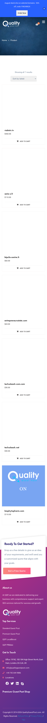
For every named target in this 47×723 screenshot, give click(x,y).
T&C (23, 720)
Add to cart (25, 141)
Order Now (22, 13)
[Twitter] (12, 683)
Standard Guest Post (11, 628)
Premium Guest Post (11, 634)
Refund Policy (23, 716)
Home (4, 40)
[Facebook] (7, 683)
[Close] (44, 8)
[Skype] (22, 684)
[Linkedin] (17, 683)
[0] (37, 24)
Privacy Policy (36, 716)
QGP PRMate (8, 645)
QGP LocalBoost (9, 639)
